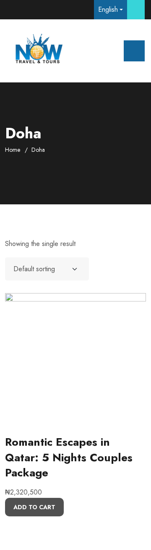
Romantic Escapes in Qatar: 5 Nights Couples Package (69, 457)
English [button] (108, 9)
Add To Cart (34, 507)
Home (12, 149)
